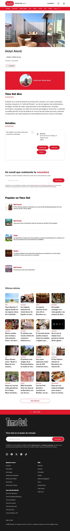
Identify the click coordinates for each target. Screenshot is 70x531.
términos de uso (35, 185)
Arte (30, 8)
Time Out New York (11, 506)
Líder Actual (41, 488)
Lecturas (40, 466)
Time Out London (11, 503)
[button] (32, 132)
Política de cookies (11, 479)
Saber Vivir (41, 492)
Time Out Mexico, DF (12, 513)
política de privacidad (47, 185)
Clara (39, 482)
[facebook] (12, 454)
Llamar (41, 152)
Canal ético (9, 482)
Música (40, 8)
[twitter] (16, 454)
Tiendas (50, 8)
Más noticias (35, 401)
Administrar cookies (11, 485)
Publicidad (9, 469)
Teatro (35, 8)
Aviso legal (9, 472)
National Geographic (43, 479)
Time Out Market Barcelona (14, 497)
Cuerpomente (42, 485)
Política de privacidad (12, 475)
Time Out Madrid (11, 500)
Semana (40, 469)
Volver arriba (36, 412)
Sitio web (54, 147)
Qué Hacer (14, 8)
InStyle (40, 475)
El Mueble (41, 472)
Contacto (8, 466)
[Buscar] (58, 3)
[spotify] (21, 454)
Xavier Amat (46, 81)
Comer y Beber (23, 8)
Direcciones (42, 147)
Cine (45, 8)
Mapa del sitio (9, 520)
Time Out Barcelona (11, 493)
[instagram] (7, 454)
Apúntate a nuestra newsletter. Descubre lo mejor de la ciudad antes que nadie (28, 175)
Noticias (8, 8)
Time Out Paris (10, 510)
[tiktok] (26, 454)
